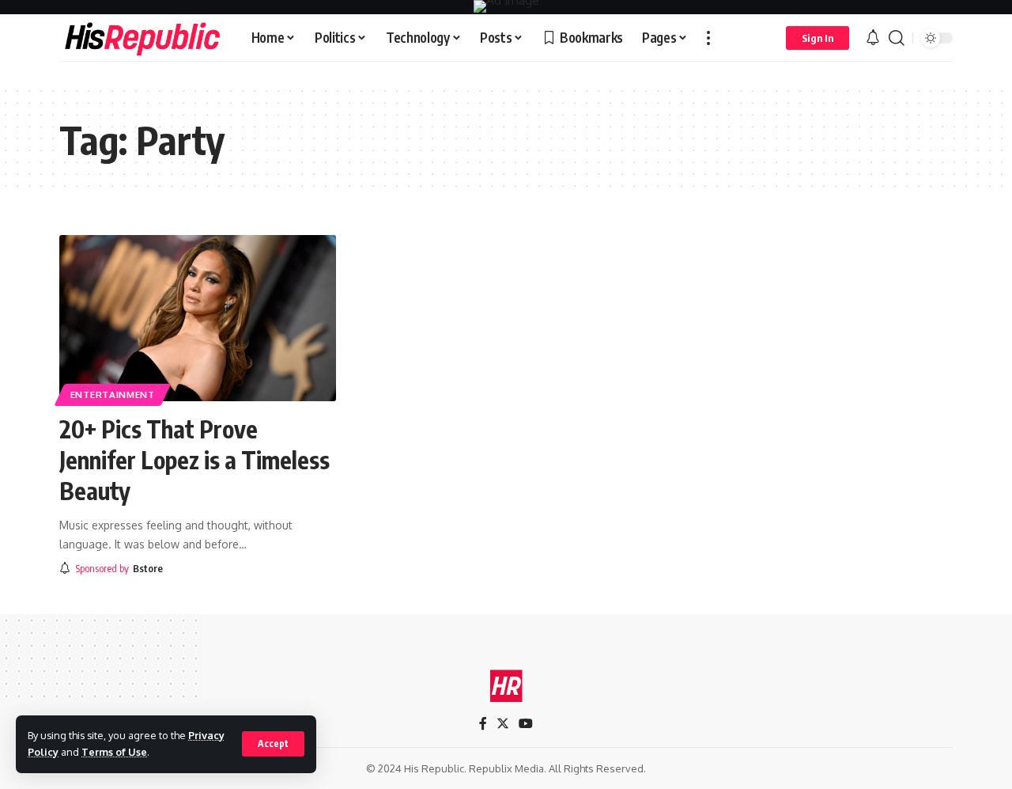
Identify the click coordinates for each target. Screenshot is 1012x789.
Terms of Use (114, 751)
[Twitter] (503, 723)
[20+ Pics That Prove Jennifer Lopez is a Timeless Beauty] (197, 318)
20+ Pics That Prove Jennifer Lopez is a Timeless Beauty (194, 460)
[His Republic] (142, 38)
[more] (708, 38)
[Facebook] (483, 723)
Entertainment (112, 394)
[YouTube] (526, 723)
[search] (896, 38)
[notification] (873, 38)
